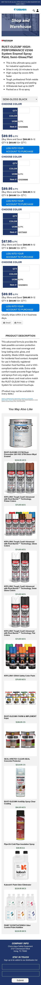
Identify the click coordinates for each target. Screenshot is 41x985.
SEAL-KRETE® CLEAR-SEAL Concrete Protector (17, 760)
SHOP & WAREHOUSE (8, 398)
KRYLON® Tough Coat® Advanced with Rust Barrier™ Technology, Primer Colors (19, 499)
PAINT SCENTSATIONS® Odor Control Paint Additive (17, 926)
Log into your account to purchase (19, 149)
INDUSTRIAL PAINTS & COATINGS (23, 398)
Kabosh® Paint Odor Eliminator (17, 885)
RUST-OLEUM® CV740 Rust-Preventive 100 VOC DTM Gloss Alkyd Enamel (20, 454)
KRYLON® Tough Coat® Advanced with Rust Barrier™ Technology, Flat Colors (19, 633)
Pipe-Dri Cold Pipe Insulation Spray (19, 844)
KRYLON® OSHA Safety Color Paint (19, 676)
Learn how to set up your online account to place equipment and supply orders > (20, 3)
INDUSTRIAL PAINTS (7, 400)
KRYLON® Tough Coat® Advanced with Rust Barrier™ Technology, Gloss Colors (20, 544)
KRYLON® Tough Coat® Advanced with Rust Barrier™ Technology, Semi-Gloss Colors (20, 588)
